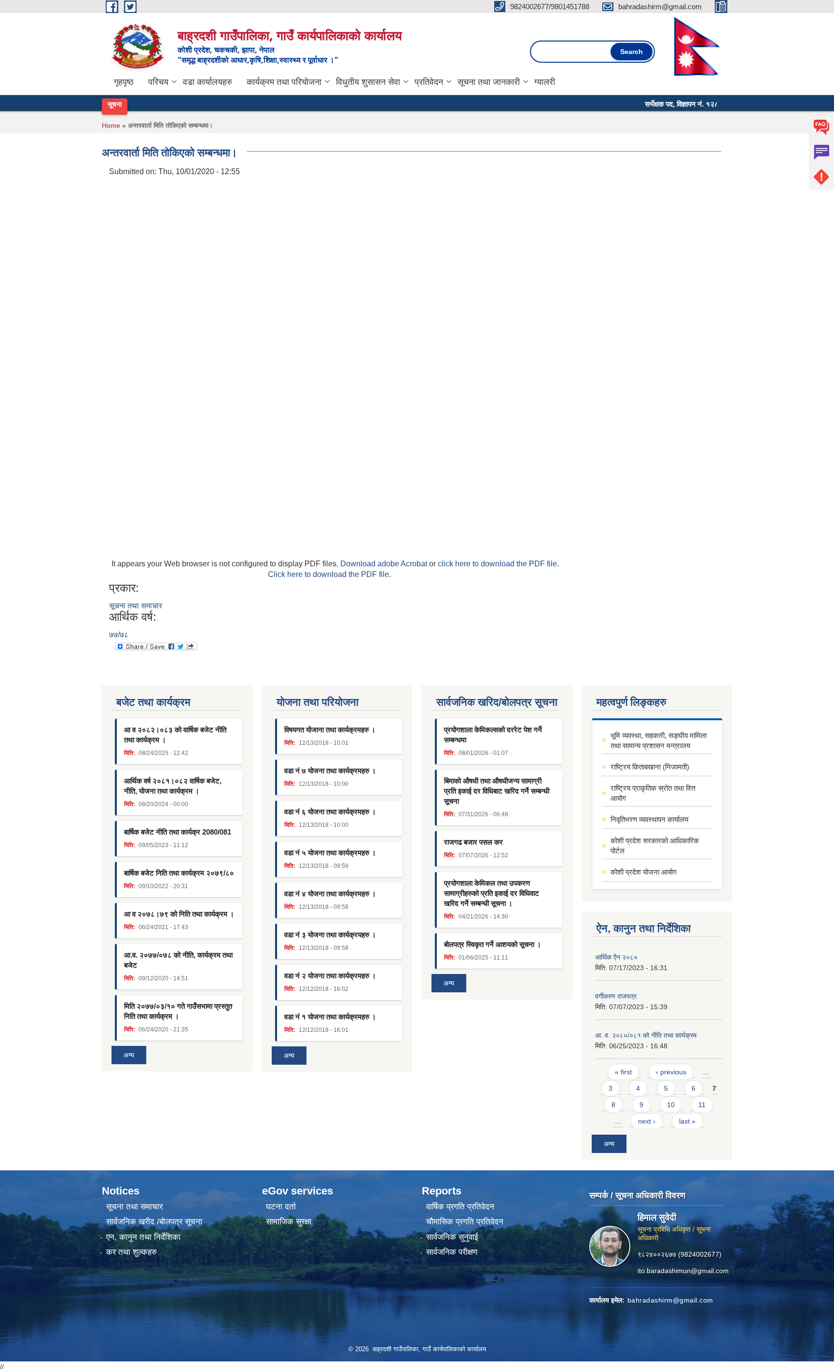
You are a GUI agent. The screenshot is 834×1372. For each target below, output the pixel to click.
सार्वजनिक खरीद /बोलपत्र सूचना (154, 1221)
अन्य (129, 1055)
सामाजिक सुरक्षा (288, 1221)
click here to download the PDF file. (498, 564)
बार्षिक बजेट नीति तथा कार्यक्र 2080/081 (177, 832)
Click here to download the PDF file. (329, 574)
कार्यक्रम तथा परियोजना (284, 82)
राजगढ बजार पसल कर (473, 842)
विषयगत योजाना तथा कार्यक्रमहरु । (329, 730)
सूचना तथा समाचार (135, 606)
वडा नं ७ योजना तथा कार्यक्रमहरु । (330, 771)
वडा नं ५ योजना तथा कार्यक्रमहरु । (330, 853)
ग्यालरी (544, 82)
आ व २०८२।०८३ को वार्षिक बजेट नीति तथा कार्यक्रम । (175, 735)
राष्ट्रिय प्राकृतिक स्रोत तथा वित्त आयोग (653, 793)
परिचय (158, 82)
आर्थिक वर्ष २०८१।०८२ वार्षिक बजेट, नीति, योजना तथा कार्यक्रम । (173, 786)
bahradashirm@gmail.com (670, 1299)
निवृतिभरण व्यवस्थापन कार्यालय (649, 819)
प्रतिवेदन (429, 82)
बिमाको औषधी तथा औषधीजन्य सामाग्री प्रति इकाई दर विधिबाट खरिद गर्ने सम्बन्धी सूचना (496, 791)
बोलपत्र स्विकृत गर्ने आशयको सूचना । (492, 944)
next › (646, 1121)
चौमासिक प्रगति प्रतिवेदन (464, 1221)
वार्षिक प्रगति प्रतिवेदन (460, 1206)
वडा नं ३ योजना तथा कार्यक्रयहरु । (330, 935)
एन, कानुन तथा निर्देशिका (143, 1237)
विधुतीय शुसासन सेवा (368, 82)
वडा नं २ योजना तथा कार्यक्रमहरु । (330, 976)
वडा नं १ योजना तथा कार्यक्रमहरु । (330, 1017)
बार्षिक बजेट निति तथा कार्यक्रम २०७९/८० (179, 873)
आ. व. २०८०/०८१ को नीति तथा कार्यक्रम (645, 1035)
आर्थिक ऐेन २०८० (616, 957)
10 (671, 1105)
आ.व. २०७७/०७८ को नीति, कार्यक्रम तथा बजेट (178, 960)
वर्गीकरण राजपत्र (616, 996)
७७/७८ (118, 635)
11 (702, 1105)
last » (687, 1121)
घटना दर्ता (281, 1206)
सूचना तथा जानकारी (489, 82)
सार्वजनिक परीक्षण (451, 1252)
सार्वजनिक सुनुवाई (452, 1237)
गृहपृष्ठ (124, 82)
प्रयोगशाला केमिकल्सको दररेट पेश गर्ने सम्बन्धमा (493, 735)
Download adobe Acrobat (384, 564)
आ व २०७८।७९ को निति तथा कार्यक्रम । (179, 914)
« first (623, 1072)
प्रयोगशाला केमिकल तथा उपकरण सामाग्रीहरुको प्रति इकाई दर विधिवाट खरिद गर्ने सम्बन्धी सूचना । (491, 893)
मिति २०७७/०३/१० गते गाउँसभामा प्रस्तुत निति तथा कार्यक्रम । (178, 1011)
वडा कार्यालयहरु (207, 82)
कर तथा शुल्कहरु (131, 1252)
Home (111, 125)
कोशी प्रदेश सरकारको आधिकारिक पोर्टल (655, 846)
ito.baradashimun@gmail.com (683, 1270)
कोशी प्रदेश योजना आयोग (644, 872)
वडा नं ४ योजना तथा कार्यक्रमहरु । (330, 894)
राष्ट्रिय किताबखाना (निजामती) (650, 767)
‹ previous (671, 1072)
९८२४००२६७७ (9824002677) (680, 1254)
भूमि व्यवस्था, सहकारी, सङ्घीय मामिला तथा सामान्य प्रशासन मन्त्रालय (659, 740)
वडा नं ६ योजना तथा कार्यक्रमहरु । (330, 812)
